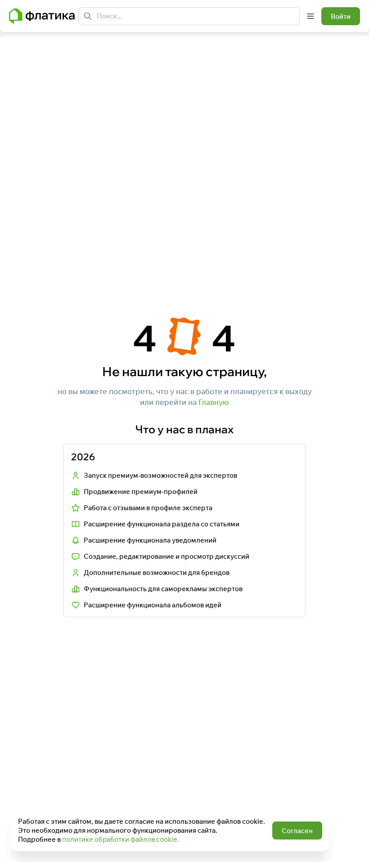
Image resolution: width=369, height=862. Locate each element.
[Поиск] (87, 16)
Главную (213, 402)
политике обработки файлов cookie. (120, 839)
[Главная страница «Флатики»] (42, 16)
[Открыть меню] (310, 16)
